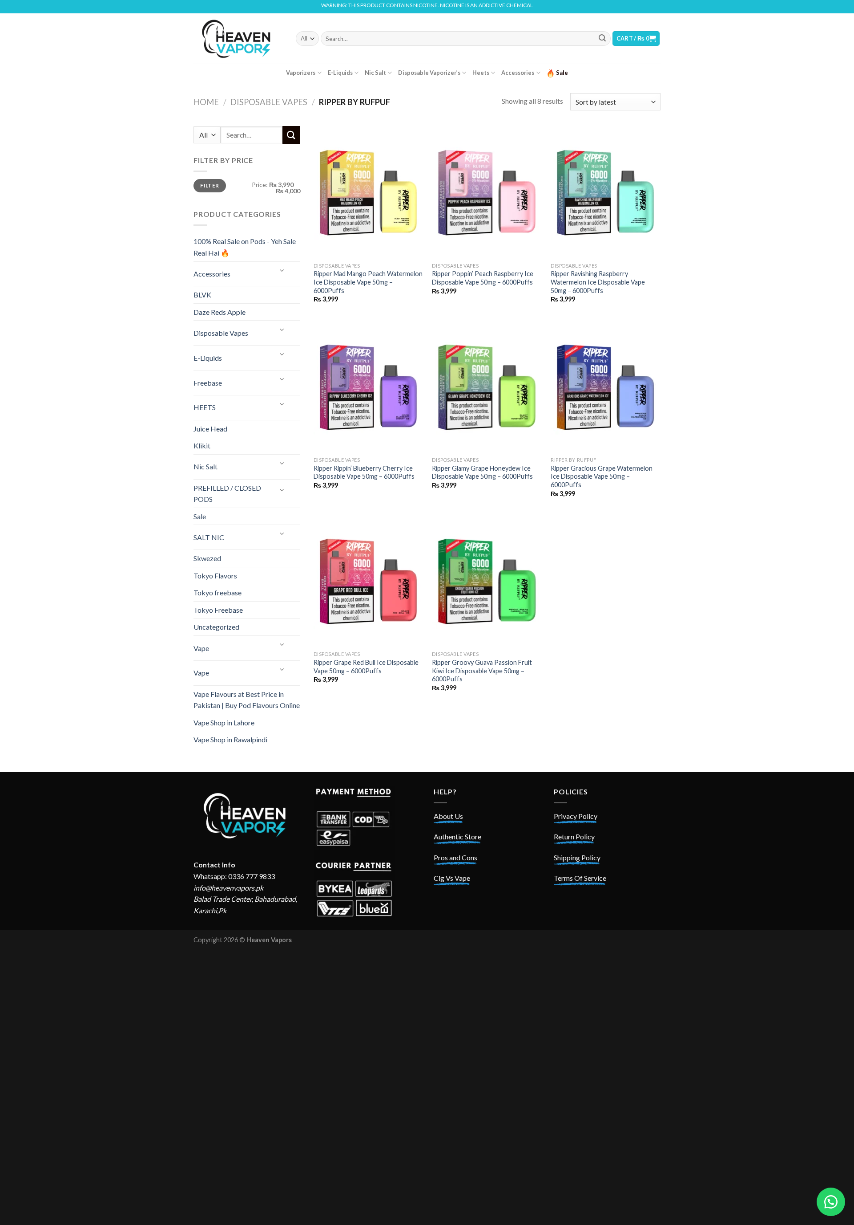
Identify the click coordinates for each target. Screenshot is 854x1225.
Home (206, 102)
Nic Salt (375, 72)
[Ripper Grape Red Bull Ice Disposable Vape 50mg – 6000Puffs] (368, 581)
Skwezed (207, 558)
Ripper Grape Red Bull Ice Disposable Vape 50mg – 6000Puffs (366, 667)
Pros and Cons (455, 857)
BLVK (202, 294)
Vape (201, 648)
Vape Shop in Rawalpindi (230, 739)
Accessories (517, 72)
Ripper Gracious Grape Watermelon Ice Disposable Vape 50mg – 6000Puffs (602, 476)
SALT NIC (208, 537)
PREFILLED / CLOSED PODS (227, 494)
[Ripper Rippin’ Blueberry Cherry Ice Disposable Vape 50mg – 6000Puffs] (368, 386)
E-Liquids (340, 72)
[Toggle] (282, 270)
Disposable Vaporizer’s (429, 72)
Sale (199, 516)
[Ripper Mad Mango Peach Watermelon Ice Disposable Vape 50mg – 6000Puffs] (368, 192)
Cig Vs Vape (452, 878)
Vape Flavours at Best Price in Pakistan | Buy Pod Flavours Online (246, 700)
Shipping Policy (577, 857)
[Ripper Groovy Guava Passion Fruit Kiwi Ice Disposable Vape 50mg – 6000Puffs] (487, 581)
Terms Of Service (580, 878)
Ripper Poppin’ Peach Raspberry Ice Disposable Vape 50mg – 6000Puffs (482, 278)
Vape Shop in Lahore (223, 722)
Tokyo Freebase (218, 610)
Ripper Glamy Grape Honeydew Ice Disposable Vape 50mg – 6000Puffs (482, 472)
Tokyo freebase (217, 592)
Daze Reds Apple (219, 312)
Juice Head (210, 428)
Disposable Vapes (268, 102)
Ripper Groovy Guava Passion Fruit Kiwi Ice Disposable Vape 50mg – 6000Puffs (482, 671)
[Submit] (602, 38)
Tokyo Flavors (215, 575)
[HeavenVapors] (237, 38)
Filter (209, 185)
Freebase (207, 382)
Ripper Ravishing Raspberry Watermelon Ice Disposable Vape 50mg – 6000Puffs (598, 282)
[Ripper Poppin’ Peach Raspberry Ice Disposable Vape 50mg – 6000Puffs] (487, 192)
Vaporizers (300, 72)
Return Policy (574, 836)
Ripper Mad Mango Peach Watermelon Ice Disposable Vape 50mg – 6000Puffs (368, 282)
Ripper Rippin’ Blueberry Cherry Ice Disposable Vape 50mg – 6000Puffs (364, 472)
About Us (448, 816)
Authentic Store (457, 836)
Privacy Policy (575, 816)
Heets (480, 72)
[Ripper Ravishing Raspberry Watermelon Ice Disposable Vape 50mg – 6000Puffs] (606, 192)
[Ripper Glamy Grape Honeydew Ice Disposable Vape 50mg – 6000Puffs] (487, 386)
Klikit (201, 445)
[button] (831, 1202)
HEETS (204, 407)
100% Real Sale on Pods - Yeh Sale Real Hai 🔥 (244, 247)
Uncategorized (216, 627)
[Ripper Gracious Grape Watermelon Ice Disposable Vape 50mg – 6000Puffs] (606, 386)
